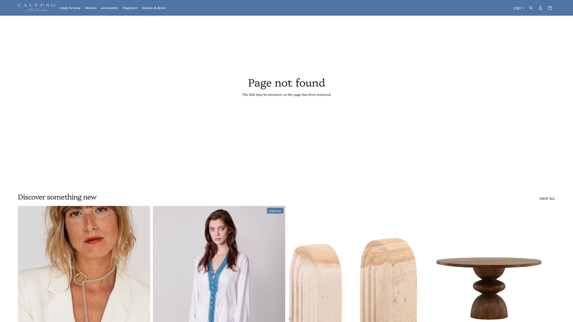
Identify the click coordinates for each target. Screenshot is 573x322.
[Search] (531, 8)
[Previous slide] (24, 289)
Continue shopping (286, 110)
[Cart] (550, 8)
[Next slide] (143, 289)
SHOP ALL (547, 198)
